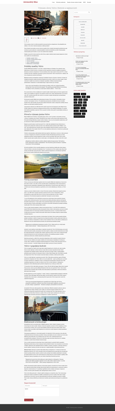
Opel (40, 38)
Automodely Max (30, 2)
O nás (53, 2)
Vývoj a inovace (30, 60)
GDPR (84, 2)
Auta (82, 27)
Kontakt (89, 2)
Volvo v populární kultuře (33, 62)
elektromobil (83, 110)
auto (85, 102)
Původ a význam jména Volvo (34, 59)
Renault (83, 108)
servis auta (76, 108)
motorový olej (77, 113)
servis (84, 105)
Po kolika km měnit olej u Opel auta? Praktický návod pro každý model (83, 83)
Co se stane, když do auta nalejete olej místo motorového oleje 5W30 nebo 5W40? (83, 76)
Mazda (83, 43)
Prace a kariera (82, 45)
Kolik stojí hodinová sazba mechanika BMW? (82, 62)
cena (84, 113)
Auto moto (82, 37)
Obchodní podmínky (60, 2)
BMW (83, 29)
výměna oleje (77, 96)
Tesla (83, 32)
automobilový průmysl (79, 116)
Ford (75, 102)
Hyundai (82, 24)
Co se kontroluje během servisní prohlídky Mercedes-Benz (82, 68)
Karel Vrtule (34, 38)
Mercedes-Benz (77, 105)
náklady (76, 110)
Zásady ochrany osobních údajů (74, 2)
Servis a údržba (82, 21)
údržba (80, 102)
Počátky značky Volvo (32, 58)
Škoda (83, 35)
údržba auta (76, 94)
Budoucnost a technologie (33, 63)
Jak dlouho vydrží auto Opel (82, 55)
